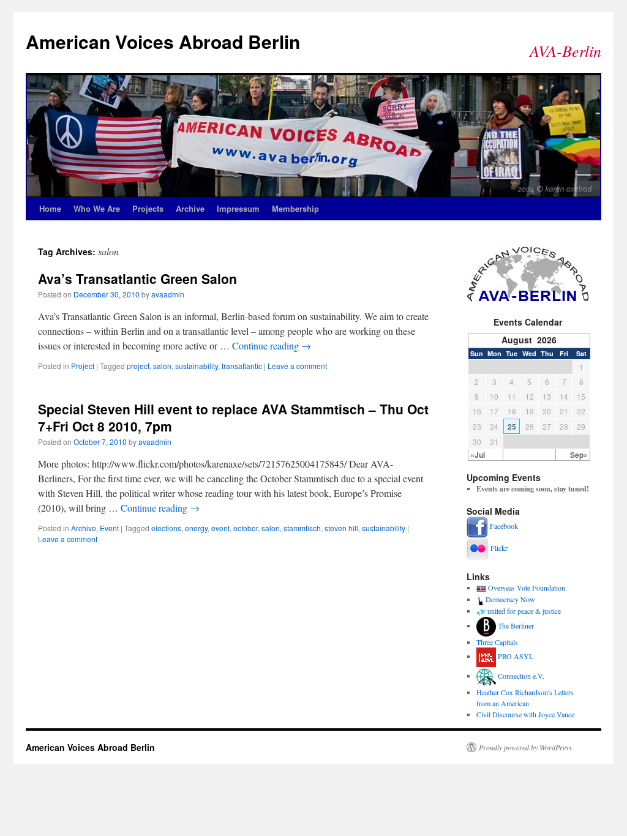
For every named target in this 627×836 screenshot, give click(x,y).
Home (50, 208)
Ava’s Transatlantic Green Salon (137, 278)
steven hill (341, 528)
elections (166, 528)
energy (196, 528)
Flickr (499, 548)
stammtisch (302, 528)
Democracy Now (510, 599)
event (220, 528)
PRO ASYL (515, 656)
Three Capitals (497, 642)
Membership (295, 208)
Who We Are (96, 208)
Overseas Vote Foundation (526, 587)
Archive (190, 208)
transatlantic (242, 365)
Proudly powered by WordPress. (526, 747)
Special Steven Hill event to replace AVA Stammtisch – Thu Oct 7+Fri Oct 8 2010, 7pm (233, 417)
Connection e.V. (521, 676)
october (245, 528)
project (138, 365)
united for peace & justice (524, 611)
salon (162, 365)
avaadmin (167, 294)
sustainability (196, 365)
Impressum (238, 208)
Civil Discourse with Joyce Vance (525, 714)
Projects (147, 208)
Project (82, 365)
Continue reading (271, 345)
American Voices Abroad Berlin (163, 41)
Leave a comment (297, 365)
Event (109, 528)
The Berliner (516, 625)
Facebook (504, 526)
